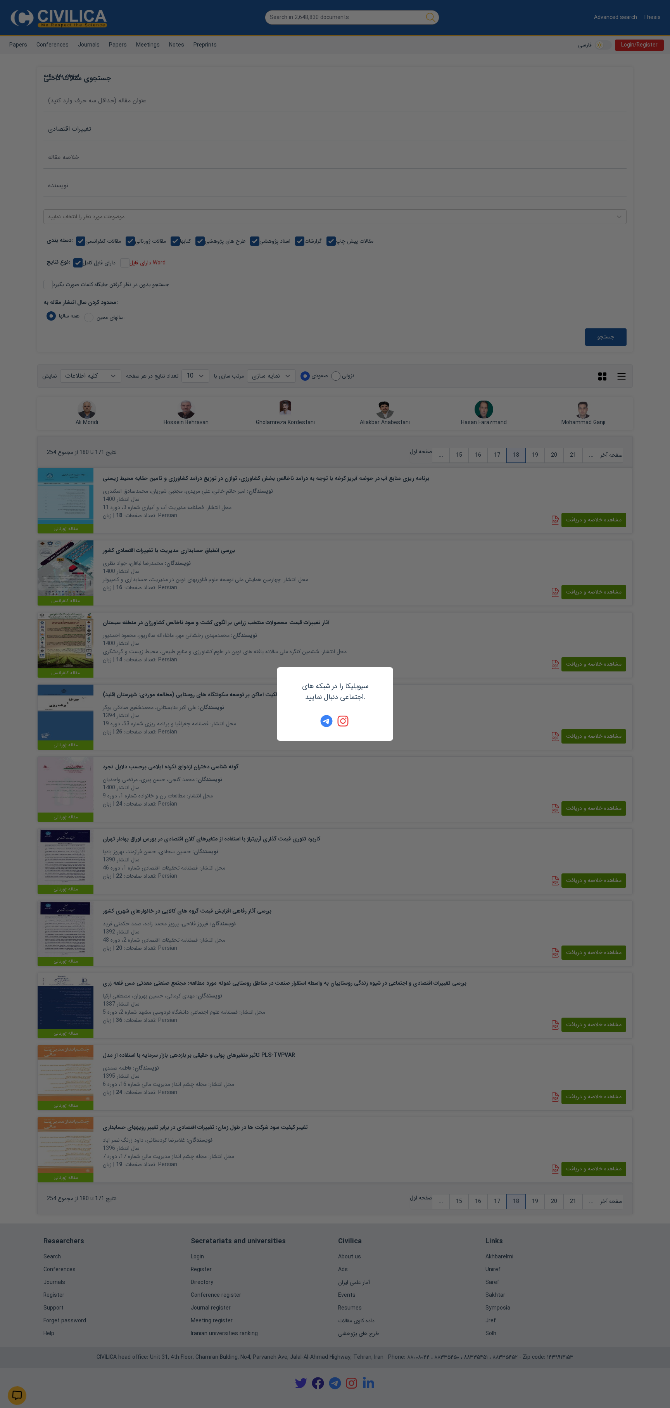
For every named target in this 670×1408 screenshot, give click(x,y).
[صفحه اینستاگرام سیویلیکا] (343, 721)
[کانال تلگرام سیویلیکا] (326, 721)
